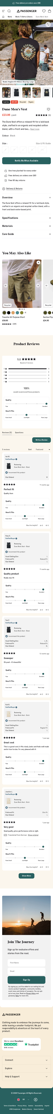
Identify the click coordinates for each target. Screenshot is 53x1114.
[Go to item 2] (16, 92)
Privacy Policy (22, 1105)
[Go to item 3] (26, 92)
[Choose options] (38, 262)
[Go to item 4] (36, 92)
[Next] (38, 285)
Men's (10, 17)
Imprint (47, 1105)
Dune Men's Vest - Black (22, 467)
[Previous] (6, 285)
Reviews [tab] (7, 433)
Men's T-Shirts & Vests (23, 17)
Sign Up (26, 980)
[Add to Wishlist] (48, 109)
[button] (43, 115)
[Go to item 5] (46, 92)
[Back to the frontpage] (3, 17)
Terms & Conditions (10, 1105)
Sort (30, 449)
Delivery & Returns (14, 189)
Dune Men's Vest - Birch (21, 715)
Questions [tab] (19, 433)
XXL (42, 150)
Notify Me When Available (26, 161)
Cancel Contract (39, 1109)
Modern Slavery (27, 1109)
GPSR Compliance (14, 1109)
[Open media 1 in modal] (48, 24)
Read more (34, 129)
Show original (33, 835)
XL (32, 150)
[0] (43, 11)
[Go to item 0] (6, 92)
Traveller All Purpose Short (13, 317)
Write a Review (43, 441)
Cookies (30, 1105)
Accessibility (39, 1105)
